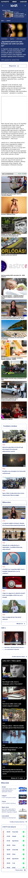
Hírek (3, 444)
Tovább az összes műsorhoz (17, 821)
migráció (12, 38)
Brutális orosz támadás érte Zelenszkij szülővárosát (13, 472)
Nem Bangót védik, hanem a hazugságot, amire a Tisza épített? (12, 683)
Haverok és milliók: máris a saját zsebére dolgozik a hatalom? (11, 705)
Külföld (8, 20)
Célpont (4, 795)
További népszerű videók (18, 656)
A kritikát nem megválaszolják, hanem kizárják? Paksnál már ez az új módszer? (13, 571)
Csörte (4, 801)
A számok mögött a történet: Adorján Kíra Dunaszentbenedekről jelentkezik (20, 16)
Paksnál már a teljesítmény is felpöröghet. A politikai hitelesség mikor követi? (12, 547)
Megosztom (12, 66)
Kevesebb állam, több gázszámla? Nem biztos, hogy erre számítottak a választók (14, 648)
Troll (13, 863)
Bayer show (5, 807)
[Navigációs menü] (2, 5)
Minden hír (20, 623)
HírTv (2, 20)
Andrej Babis (4, 38)
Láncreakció (5, 816)
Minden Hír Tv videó (17, 778)
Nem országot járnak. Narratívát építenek (11, 618)
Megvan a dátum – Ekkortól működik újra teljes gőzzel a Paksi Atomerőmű (13, 727)
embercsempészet (21, 38)
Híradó (4, 787)
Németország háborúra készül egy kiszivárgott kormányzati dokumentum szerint (12, 449)
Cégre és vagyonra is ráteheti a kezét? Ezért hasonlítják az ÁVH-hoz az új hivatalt (13, 595)
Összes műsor (19, 870)
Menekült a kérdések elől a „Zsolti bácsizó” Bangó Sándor (12, 748)
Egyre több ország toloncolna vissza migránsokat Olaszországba (13, 494)
